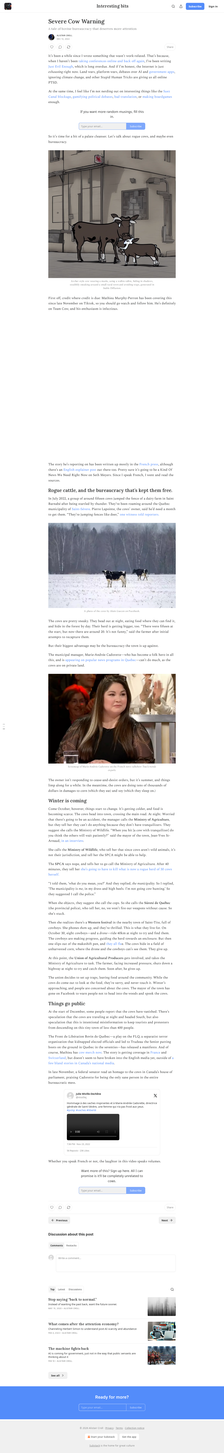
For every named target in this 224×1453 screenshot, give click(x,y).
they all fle (114, 943)
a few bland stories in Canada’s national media (111, 1060)
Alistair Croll (64, 35)
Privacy (109, 1428)
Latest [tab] (61, 1289)
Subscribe (195, 6)
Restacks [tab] (71, 1245)
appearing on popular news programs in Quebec (100, 660)
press (154, 464)
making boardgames (157, 96)
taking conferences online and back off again (111, 61)
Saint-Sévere (81, 509)
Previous (61, 1220)
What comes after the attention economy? (83, 1324)
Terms (119, 1428)
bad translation (125, 96)
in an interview (72, 840)
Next (165, 1220)
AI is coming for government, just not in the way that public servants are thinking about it (92, 1355)
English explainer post (79, 469)
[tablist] (63, 1245)
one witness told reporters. (139, 514)
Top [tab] (52, 1289)
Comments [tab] (56, 1245)
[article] (112, 1306)
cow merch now (90, 1052)
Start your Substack (103, 1436)
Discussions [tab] (75, 1289)
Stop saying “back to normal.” (72, 1299)
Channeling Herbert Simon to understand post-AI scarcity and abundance (92, 1328)
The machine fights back (68, 1348)
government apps (161, 71)
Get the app (129, 1436)
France (155, 1052)
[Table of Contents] (3, 726)
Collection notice (134, 1428)
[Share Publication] (180, 6)
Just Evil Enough (60, 66)
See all (55, 1375)
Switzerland (57, 1058)
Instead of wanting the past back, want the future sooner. (82, 1304)
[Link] (43, 490)
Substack (94, 1445)
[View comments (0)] (60, 47)
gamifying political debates (93, 96)
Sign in (213, 6)
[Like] (51, 47)
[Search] (173, 6)
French (144, 464)
